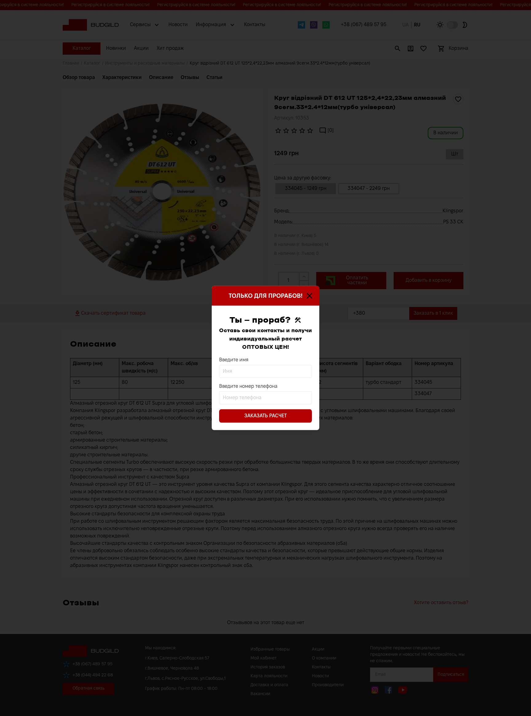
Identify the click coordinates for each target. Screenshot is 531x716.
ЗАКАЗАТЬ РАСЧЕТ (265, 416)
